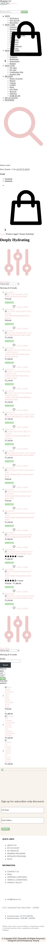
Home (2, 234)
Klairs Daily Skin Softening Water (18, 554)
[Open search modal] (23, 149)
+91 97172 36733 (23, 169)
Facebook (8, 179)
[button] (11, 556)
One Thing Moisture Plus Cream (17, 335)
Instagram (8, 181)
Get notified (9, 303)
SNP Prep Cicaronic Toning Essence (19, 598)
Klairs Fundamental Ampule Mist (18, 537)
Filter (2, 678)
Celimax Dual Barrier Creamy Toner (19, 416)
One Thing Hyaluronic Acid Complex (19, 455)
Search (24, 12)
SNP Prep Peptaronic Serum (16, 296)
